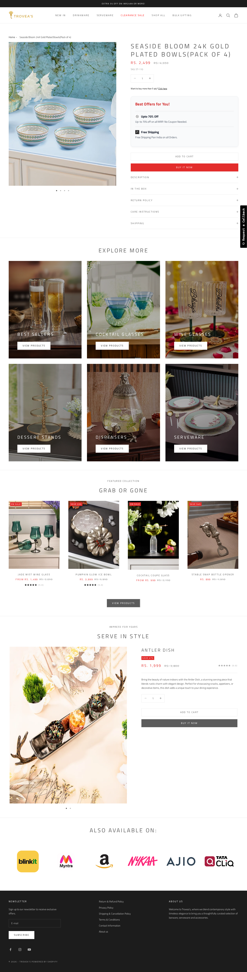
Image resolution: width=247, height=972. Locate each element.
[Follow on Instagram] (20, 949)
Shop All (158, 15)
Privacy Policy (106, 907)
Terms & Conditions (109, 919)
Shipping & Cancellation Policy (115, 913)
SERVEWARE (105, 15)
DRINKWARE (81, 15)
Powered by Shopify (45, 961)
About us (103, 931)
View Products (190, 448)
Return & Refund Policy (111, 901)
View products (34, 345)
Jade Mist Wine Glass (34, 574)
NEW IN (60, 15)
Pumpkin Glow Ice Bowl (94, 574)
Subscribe (21, 935)
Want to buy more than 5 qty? (149, 88)
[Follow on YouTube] (29, 949)
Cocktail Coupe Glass (153, 575)
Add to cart (184, 156)
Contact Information (109, 925)
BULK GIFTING (182, 15)
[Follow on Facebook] (10, 949)
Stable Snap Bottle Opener (213, 574)
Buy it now (184, 167)
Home (12, 37)
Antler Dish (158, 650)
